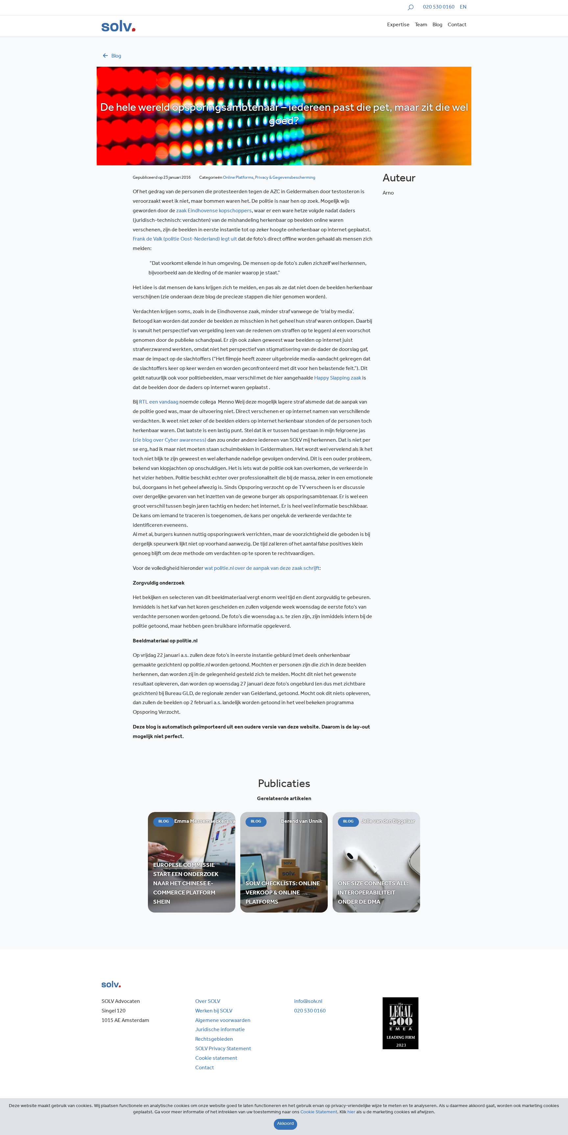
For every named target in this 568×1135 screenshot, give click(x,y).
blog (116, 56)
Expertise (398, 25)
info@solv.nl (308, 1002)
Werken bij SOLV (213, 1011)
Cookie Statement (318, 1112)
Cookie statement (216, 1058)
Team (421, 25)
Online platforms (238, 178)
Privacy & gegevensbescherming (285, 178)
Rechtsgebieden (214, 1039)
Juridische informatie (220, 1030)
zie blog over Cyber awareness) (170, 440)
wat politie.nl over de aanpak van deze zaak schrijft (262, 568)
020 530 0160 (439, 7)
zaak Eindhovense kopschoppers (214, 211)
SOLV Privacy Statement (223, 1049)
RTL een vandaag (158, 402)
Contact (457, 25)
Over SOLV (207, 1002)
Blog (437, 25)
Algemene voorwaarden (222, 1021)
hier (351, 1112)
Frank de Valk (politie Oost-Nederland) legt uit (185, 239)
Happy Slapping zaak (337, 378)
